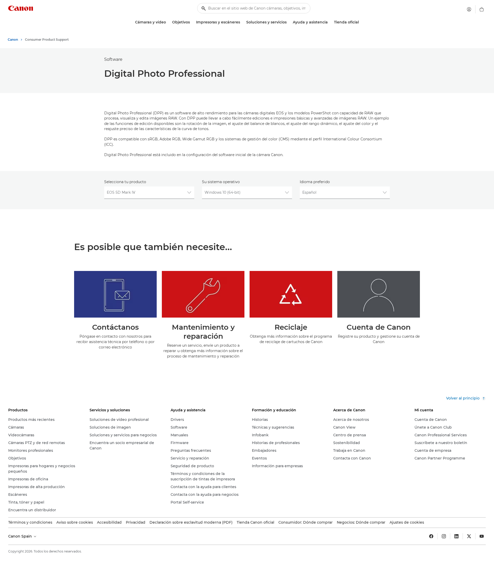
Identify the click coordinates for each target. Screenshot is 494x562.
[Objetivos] (192, 22)
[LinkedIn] (456, 536)
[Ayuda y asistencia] (330, 22)
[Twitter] (469, 536)
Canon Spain (20, 536)
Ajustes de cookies (407, 522)
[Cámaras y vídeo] (168, 22)
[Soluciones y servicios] (289, 22)
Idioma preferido (315, 182)
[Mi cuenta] (469, 9)
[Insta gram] (444, 536)
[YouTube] (482, 536)
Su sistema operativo (221, 182)
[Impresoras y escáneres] (242, 22)
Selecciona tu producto (125, 182)
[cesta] (482, 9)
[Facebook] (431, 536)
